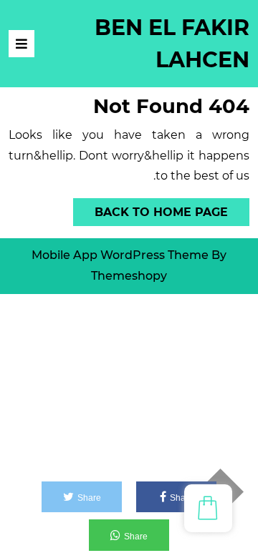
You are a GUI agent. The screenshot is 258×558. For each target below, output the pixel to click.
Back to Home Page (172, 208)
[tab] (21, 43)
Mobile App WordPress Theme (120, 255)
